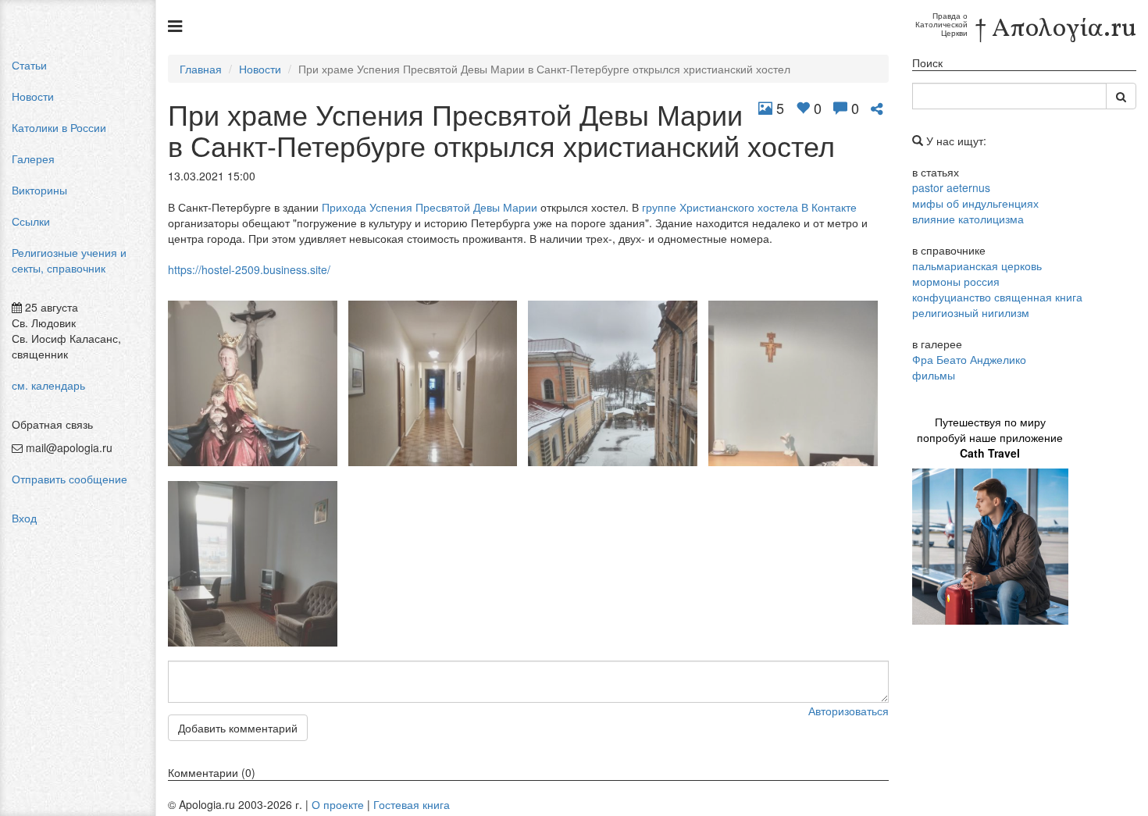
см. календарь (48, 385)
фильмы (933, 375)
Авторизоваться (848, 710)
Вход (24, 518)
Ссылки (31, 221)
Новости (33, 96)
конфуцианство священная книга (997, 297)
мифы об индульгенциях (975, 203)
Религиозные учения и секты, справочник (69, 260)
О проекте (338, 804)
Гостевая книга (411, 804)
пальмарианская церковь (977, 265)
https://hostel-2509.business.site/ (249, 269)
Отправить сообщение (69, 478)
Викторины (39, 190)
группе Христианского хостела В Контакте (749, 207)
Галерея (33, 158)
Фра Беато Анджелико (969, 359)
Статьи (29, 65)
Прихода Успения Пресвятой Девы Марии (429, 207)
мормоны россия (956, 281)
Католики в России (59, 127)
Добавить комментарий (238, 728)
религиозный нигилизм (970, 312)
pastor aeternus (951, 187)
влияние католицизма (968, 218)
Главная (201, 69)
